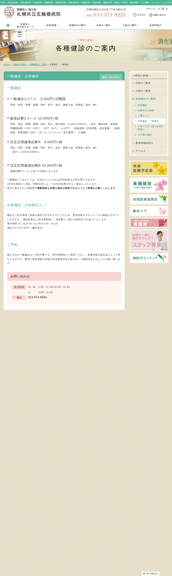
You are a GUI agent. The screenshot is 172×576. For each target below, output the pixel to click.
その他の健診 (145, 134)
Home (7, 64)
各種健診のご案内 (38, 64)
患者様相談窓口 (144, 143)
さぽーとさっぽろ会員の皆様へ (151, 128)
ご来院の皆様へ (19, 64)
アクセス (141, 150)
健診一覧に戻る (111, 77)
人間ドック (143, 115)
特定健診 (142, 105)
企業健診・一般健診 (148, 121)
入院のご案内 (143, 90)
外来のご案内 (143, 83)
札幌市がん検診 (146, 110)
